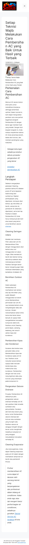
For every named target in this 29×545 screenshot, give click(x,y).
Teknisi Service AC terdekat (13, 517)
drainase (8, 226)
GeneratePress (21, 542)
